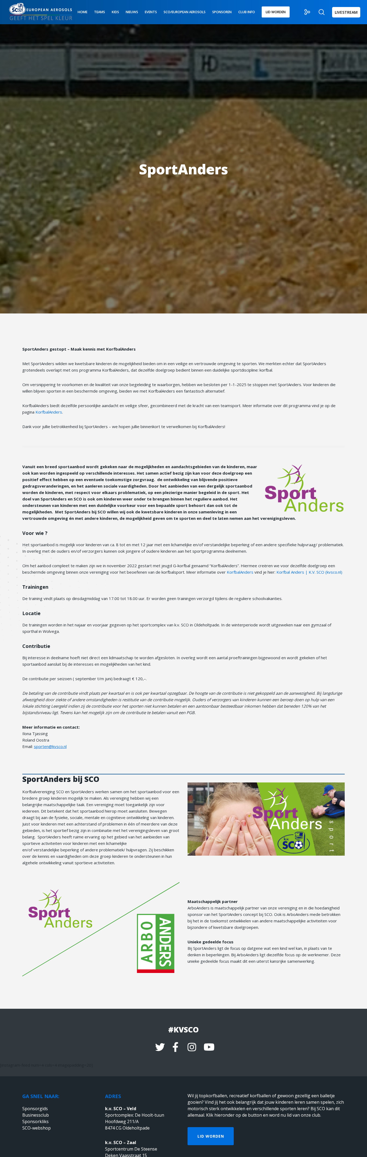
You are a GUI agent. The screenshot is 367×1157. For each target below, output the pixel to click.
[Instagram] (191, 1046)
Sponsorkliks (35, 1121)
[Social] (304, 12)
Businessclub (35, 1115)
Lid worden (210, 1136)
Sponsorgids (35, 1109)
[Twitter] (159, 1046)
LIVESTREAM (346, 12)
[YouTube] (208, 1046)
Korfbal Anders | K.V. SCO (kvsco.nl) (309, 572)
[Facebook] (175, 1046)
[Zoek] (318, 12)
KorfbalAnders (48, 412)
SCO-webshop (36, 1128)
